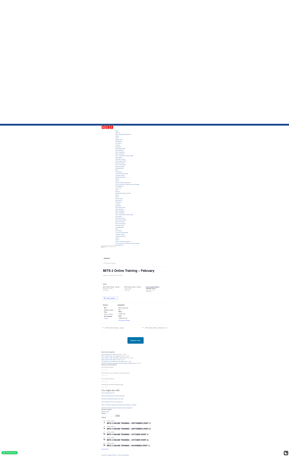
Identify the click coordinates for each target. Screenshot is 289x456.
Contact (117, 179)
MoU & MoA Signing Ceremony (123, 134)
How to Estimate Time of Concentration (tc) (112, 402)
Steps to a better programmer (123, 182)
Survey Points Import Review (107, 367)
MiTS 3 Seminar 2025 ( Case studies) (111, 356)
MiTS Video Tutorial (120, 159)
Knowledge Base (119, 168)
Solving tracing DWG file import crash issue (112, 399)
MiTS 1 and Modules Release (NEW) (124, 155)
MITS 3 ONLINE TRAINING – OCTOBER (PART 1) (127, 434)
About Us (117, 132)
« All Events (106, 258)
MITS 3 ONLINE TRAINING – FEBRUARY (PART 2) (153, 287)
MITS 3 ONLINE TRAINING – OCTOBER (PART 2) (127, 440)
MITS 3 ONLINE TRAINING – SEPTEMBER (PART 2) (129, 428)
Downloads (118, 147)
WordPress (126, 455)
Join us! (117, 180)
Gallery (117, 136)
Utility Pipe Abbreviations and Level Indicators (113, 396)
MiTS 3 (117, 138)
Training (117, 145)
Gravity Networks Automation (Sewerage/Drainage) (112, 384)
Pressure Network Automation (108, 378)
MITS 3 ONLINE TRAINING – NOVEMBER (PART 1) (128, 445)
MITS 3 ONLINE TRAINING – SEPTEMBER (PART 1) (129, 423)
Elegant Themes (112, 455)
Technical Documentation (121, 173)
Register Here (136, 340)
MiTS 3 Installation (120, 152)
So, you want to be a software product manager (127, 184)
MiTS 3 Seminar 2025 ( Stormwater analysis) (113, 358)
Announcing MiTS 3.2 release (109, 354)
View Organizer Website (124, 320)
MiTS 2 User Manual (120, 164)
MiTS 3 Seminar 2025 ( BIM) (108, 359)
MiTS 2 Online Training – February (111, 287)
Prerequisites (118, 157)
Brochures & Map (119, 166)
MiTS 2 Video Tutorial (120, 161)
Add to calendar (111, 298)
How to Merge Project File (108, 393)
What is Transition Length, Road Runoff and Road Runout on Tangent (119, 405)
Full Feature (118, 143)
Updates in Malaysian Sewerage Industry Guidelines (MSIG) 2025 (118, 363)
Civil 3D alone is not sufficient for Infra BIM (112, 361)
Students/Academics (120, 177)
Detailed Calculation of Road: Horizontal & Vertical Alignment (117, 408)
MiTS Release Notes (120, 148)
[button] (286, 453)
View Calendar (105, 449)
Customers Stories (120, 175)
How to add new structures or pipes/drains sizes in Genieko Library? (116, 373)
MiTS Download (119, 150)
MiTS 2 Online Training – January (115, 328)
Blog (116, 170)
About (116, 130)
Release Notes (119, 139)
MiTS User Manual (120, 163)
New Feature (118, 141)
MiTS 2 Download (119, 154)
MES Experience (119, 186)
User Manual (118, 172)
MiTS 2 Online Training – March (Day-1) (156, 328)
